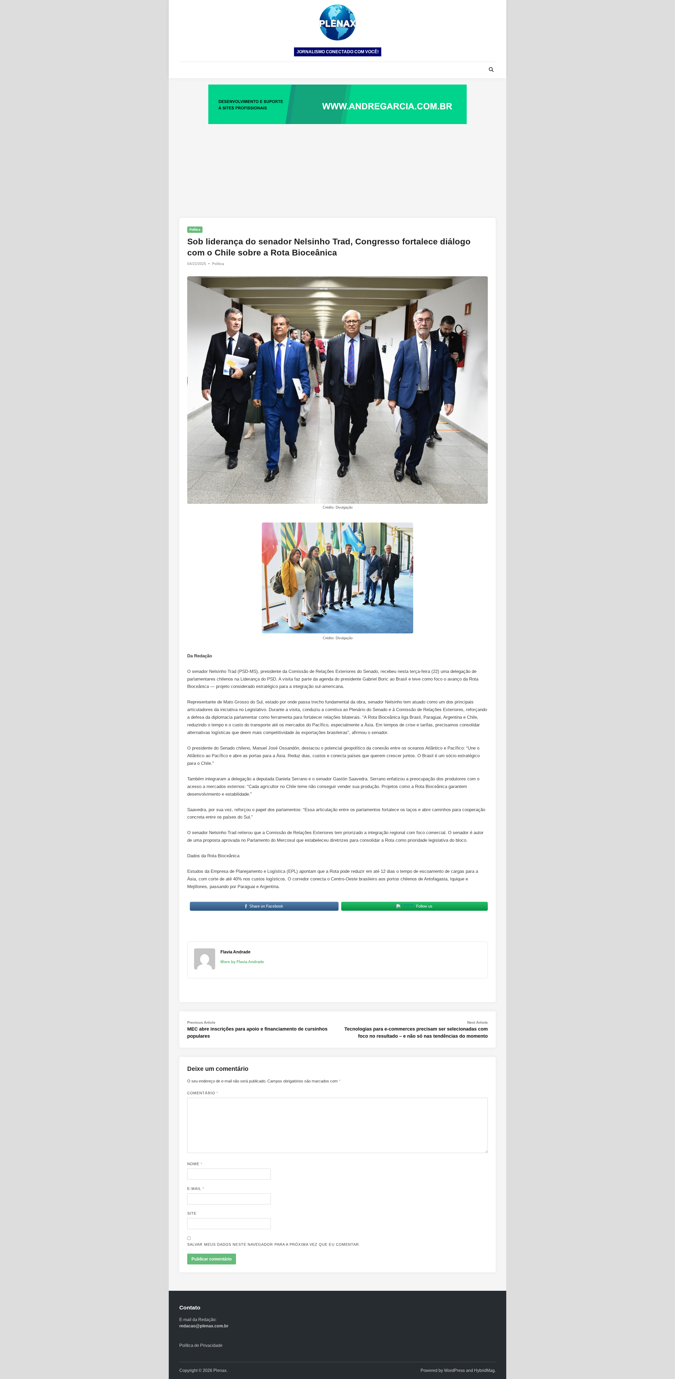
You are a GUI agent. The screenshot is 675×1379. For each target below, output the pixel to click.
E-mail (195, 1188)
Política (194, 230)
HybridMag (484, 1370)
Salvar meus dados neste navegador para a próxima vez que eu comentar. (273, 1244)
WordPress (454, 1370)
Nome (194, 1164)
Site (191, 1213)
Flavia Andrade (235, 952)
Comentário (202, 1093)
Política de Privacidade (201, 1345)
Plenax (219, 1370)
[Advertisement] (337, 165)
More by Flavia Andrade (242, 961)
